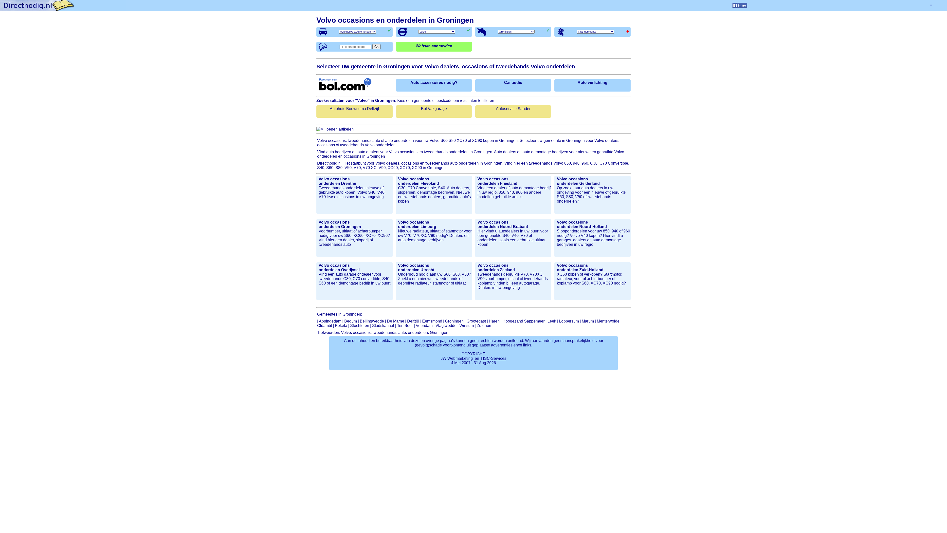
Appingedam (330, 321)
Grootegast (476, 321)
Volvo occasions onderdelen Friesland (497, 181)
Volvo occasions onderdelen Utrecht (416, 267)
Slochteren (359, 326)
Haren (494, 321)
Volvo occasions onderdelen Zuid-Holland (580, 267)
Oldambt (324, 326)
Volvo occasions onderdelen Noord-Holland (582, 224)
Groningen (454, 321)
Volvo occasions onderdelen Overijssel (339, 267)
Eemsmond (432, 321)
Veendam (424, 326)
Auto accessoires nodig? (433, 82)
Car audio (513, 82)
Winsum (466, 326)
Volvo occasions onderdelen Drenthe (337, 181)
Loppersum (569, 321)
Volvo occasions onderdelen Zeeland (496, 267)
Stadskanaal (383, 326)
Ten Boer (405, 326)
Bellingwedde (372, 321)
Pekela (341, 326)
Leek (551, 321)
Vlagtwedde (446, 326)
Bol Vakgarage (434, 109)
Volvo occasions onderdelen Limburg (417, 224)
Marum (588, 321)
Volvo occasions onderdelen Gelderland (578, 181)
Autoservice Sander (513, 109)
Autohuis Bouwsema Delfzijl (354, 109)
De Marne (395, 321)
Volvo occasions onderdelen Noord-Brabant (502, 224)
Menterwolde (608, 321)
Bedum (350, 321)
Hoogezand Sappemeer (524, 321)
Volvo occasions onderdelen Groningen (340, 224)
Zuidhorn (484, 326)
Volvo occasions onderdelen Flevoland (418, 181)
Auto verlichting (592, 82)
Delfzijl (413, 321)
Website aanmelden (434, 46)
